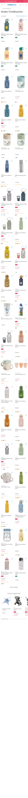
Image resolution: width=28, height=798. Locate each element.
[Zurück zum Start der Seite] (26, 788)
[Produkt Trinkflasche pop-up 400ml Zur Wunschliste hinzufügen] (26, 304)
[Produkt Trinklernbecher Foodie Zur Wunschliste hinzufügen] (12, 360)
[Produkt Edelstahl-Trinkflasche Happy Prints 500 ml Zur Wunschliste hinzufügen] (26, 189)
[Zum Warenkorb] (26, 5)
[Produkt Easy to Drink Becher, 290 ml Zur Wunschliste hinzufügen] (12, 304)
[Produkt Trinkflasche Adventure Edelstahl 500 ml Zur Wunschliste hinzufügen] (12, 189)
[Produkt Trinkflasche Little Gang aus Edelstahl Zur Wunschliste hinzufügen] (26, 275)
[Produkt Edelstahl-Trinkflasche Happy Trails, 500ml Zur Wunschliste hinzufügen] (12, 48)
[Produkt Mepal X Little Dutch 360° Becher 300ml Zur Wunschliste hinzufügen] (12, 530)
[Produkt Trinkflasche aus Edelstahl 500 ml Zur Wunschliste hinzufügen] (12, 161)
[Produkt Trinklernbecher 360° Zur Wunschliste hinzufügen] (26, 77)
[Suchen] (4, 5)
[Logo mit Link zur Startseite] (11, 5)
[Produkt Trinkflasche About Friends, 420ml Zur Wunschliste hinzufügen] (26, 558)
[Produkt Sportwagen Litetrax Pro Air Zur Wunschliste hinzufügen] (21, 597)
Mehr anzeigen (14, 587)
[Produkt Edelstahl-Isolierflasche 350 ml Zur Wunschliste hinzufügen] (26, 161)
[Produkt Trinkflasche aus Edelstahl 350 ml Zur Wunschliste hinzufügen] (12, 77)
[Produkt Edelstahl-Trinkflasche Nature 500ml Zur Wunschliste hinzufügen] (26, 247)
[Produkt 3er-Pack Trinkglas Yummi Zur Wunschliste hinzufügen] (26, 360)
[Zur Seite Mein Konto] (20, 5)
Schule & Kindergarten (7, 8)
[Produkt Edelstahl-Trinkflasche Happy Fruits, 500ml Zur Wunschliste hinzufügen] (12, 20)
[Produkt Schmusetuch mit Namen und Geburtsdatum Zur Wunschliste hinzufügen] (9, 597)
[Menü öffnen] (2, 5)
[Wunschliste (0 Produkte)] (23, 5)
